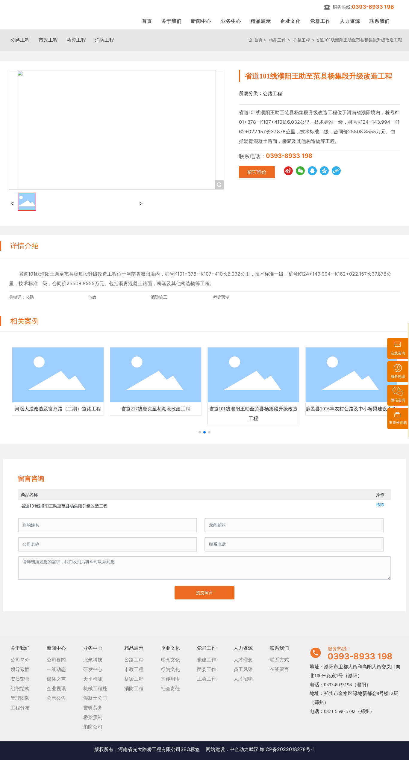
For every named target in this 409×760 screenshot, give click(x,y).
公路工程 (20, 40)
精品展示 (261, 21)
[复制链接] (336, 170)
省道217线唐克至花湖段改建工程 (155, 408)
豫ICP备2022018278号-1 (287, 749)
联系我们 (379, 21)
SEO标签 (190, 749)
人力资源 (350, 21)
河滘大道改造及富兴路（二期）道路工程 (58, 408)
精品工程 (277, 40)
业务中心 (231, 21)
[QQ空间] (324, 170)
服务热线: (363, 7)
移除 (380, 504)
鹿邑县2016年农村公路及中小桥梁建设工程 (351, 408)
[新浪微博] (288, 170)
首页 (147, 21)
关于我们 (171, 21)
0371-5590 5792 (339, 711)
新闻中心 (201, 21)
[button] (200, 432)
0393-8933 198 (289, 155)
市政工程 (48, 40)
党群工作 (320, 21)
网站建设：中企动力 (227, 749)
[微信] (300, 170)
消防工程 (104, 40)
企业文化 (290, 21)
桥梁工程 (76, 40)
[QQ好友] (312, 170)
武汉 (253, 749)
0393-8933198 (338, 684)
